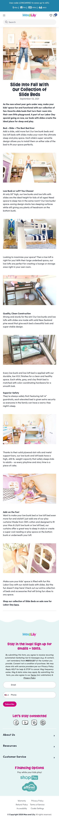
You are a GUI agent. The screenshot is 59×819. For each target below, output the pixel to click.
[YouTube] (25, 722)
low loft (47, 257)
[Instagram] (34, 722)
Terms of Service (37, 804)
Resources (10, 745)
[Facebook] (16, 722)
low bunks (50, 200)
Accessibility (22, 808)
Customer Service (14, 756)
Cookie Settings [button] (37, 808)
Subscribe (9, 704)
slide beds (21, 110)
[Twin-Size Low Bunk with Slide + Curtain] (29, 489)
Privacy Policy (37, 800)
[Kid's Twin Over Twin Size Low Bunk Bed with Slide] (29, 168)
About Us (9, 734)
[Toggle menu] (4, 15)
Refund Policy (22, 804)
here (16, 604)
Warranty (22, 800)
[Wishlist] (51, 15)
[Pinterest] (43, 722)
